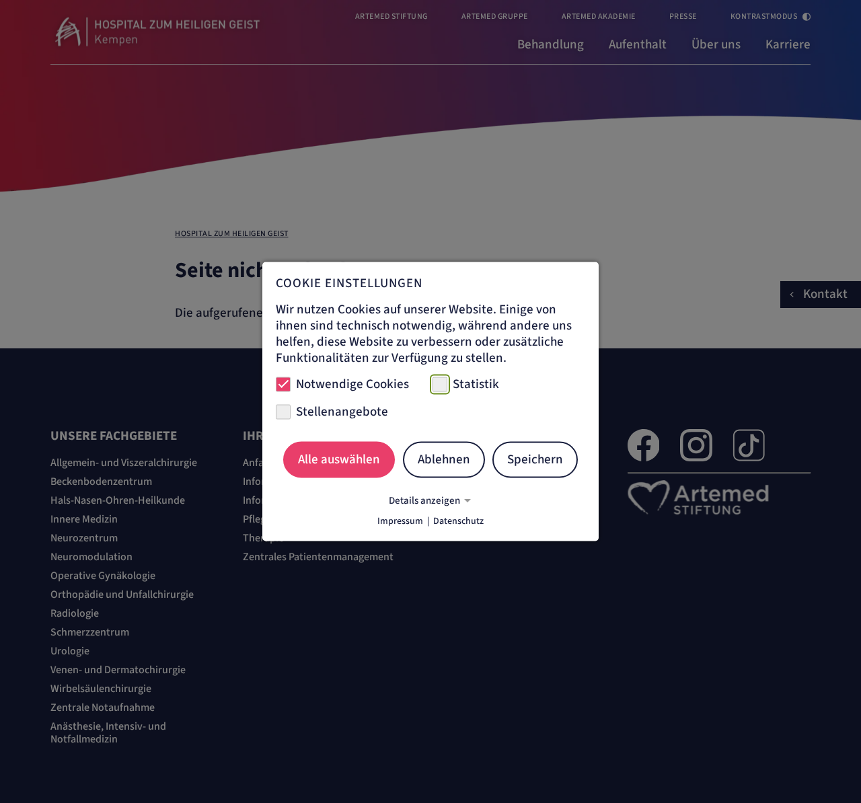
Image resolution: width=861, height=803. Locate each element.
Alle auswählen (339, 459)
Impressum (400, 521)
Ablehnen (444, 459)
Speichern (535, 459)
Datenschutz (458, 521)
